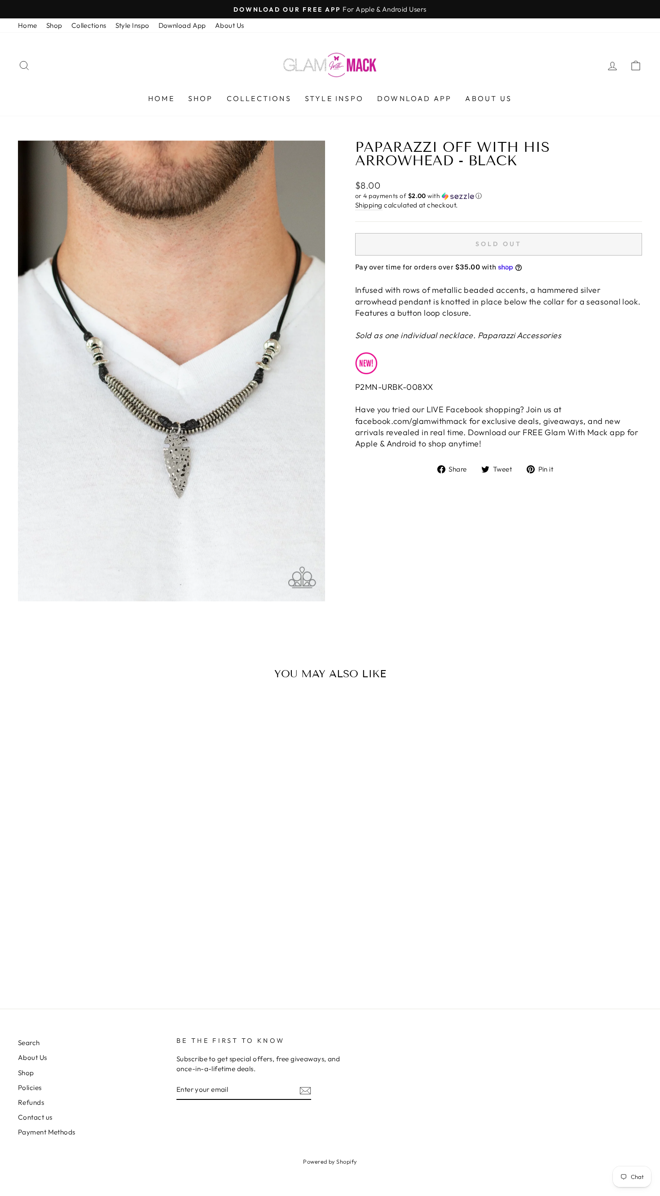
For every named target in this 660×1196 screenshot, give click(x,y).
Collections (88, 25)
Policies (30, 1087)
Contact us (35, 1117)
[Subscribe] (305, 1090)
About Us (229, 25)
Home (27, 25)
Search (29, 1042)
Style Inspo (132, 25)
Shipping (369, 205)
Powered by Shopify (329, 1161)
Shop (54, 25)
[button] (498, 196)
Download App (182, 25)
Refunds (31, 1102)
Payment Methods (46, 1132)
